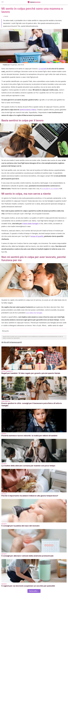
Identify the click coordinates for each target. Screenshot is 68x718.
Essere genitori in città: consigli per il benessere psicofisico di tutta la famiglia (31, 404)
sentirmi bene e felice (27, 110)
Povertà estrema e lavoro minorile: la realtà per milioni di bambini (29, 436)
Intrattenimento (7, 371)
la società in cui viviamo (50, 188)
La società (43, 69)
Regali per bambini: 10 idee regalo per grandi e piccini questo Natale (30, 373)
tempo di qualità (37, 236)
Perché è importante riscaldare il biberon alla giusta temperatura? (29, 496)
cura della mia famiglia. (34, 313)
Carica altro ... (34, 591)
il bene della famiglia (30, 223)
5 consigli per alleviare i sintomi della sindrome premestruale (27, 556)
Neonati (4, 463)
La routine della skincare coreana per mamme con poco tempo (28, 466)
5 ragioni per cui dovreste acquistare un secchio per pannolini (28, 586)
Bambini (3, 433)
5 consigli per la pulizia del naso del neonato (20, 526)
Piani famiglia (5, 401)
